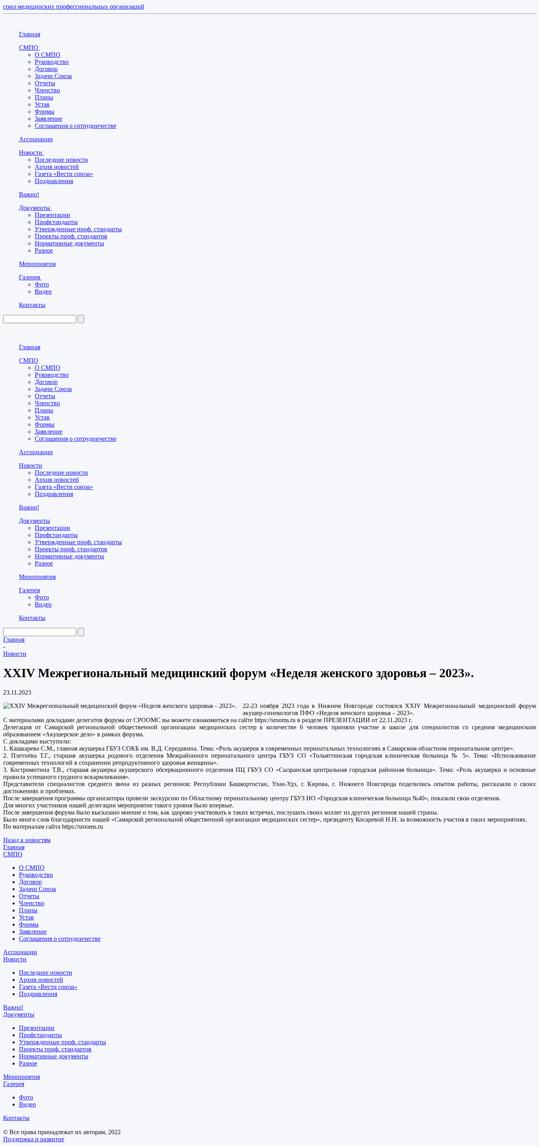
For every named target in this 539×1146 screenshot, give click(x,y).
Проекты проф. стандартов (71, 236)
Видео (43, 291)
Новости (31, 152)
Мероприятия (37, 263)
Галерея (30, 277)
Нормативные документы (69, 243)
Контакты (32, 304)
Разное (44, 250)
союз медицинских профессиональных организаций (73, 6)
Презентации (52, 215)
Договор (46, 69)
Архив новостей (57, 166)
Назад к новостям (27, 840)
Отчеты (45, 83)
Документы (35, 207)
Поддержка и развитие (33, 1139)
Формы (44, 111)
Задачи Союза (53, 76)
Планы (44, 97)
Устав (42, 104)
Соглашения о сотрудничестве (75, 125)
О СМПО (47, 54)
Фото (42, 284)
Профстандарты (56, 222)
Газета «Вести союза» (64, 173)
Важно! (29, 194)
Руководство (52, 61)
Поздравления (54, 181)
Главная (29, 34)
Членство (47, 90)
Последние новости (61, 159)
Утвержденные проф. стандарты (78, 229)
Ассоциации (36, 139)
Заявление (48, 118)
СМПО (29, 47)
